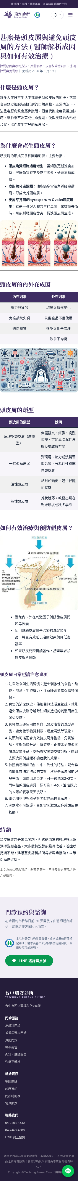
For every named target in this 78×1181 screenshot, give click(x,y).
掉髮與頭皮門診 (15, 1033)
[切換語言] (57, 15)
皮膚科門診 (12, 1026)
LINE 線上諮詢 (15, 1137)
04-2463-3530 (15, 1123)
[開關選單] (70, 15)
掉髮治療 (36, 66)
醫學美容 (11, 1047)
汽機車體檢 (12, 1062)
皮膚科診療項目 (56, 66)
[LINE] (68, 1171)
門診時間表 (12, 1096)
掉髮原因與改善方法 (13, 66)
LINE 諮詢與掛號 (33, 960)
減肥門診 (11, 1040)
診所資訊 (11, 1089)
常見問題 (11, 1103)
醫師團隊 (11, 1081)
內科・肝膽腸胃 (15, 1054)
